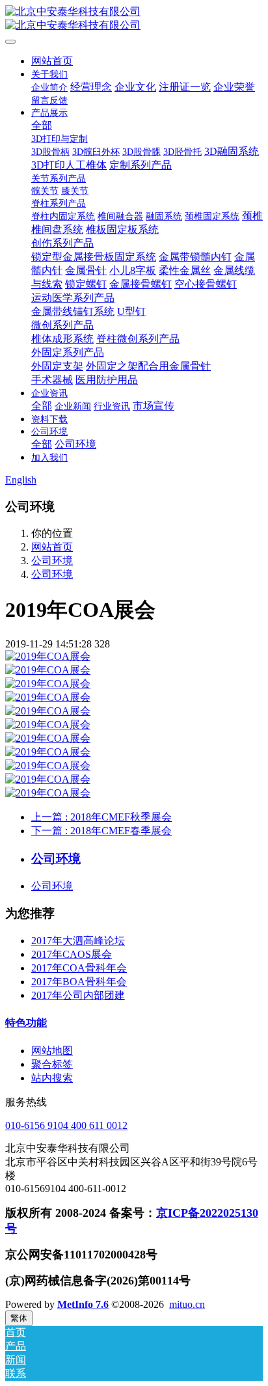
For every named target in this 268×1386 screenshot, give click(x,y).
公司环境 (52, 560)
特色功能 (26, 1022)
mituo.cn (187, 1304)
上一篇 (101, 816)
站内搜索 (52, 1077)
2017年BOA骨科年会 (79, 981)
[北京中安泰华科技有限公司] (134, 19)
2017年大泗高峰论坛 (78, 940)
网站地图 (52, 1050)
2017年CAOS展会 (71, 954)
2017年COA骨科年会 (79, 967)
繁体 (18, 1318)
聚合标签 (52, 1064)
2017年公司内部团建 (78, 995)
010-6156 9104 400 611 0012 (66, 1125)
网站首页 (52, 60)
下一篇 (101, 830)
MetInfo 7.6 (83, 1304)
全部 (41, 125)
